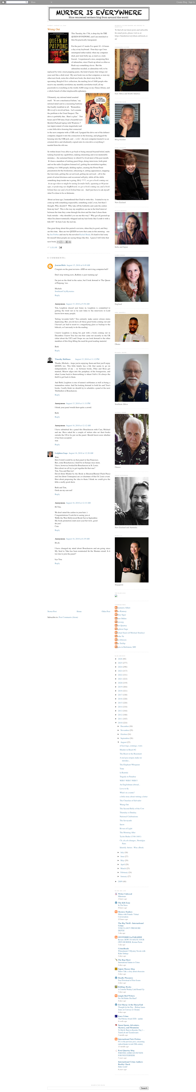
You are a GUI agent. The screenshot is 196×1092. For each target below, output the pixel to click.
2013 (120, 710)
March (123, 868)
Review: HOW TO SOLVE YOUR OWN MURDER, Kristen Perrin (131, 940)
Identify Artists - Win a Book (132, 847)
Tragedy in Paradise (128, 776)
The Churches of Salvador (130, 800)
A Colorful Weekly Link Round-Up (131, 989)
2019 (120, 686)
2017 (120, 694)
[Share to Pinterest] (69, 241)
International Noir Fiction (129, 1038)
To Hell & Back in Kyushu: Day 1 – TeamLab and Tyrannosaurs (131, 1031)
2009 (120, 881)
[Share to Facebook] (66, 241)
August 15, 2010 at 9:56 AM (78, 303)
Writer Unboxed (125, 893)
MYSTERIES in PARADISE (130, 937)
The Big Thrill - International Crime (131, 924)
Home (79, 611)
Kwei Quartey (121, 625)
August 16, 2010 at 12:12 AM (78, 425)
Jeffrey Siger (121, 614)
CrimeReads (123, 948)
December (125, 726)
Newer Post (52, 611)
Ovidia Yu (120, 636)
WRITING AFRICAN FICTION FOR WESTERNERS (130, 1054)
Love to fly (124, 788)
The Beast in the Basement (131, 753)
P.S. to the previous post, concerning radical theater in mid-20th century (131, 1042)
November (125, 730)
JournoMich (60, 265)
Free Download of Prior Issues (129, 980)
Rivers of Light (126, 828)
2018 (120, 690)
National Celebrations (129, 816)
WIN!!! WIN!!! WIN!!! (129, 780)
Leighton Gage (61, 453)
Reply (57, 295)
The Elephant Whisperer (130, 764)
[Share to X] (64, 241)
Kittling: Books (124, 986)
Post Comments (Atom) (68, 617)
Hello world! (122, 1066)
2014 (120, 706)
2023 (120, 670)
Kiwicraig (120, 622)
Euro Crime (123, 1016)
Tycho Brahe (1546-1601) (130, 836)
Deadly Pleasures (125, 977)
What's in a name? (127, 792)
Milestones (122, 896)
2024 (120, 666)
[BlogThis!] (61, 241)
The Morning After (127, 832)
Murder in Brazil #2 (128, 749)
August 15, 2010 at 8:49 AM (78, 265)
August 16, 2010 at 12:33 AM (78, 502)
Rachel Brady (84, 234)
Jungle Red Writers (126, 995)
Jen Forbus (54, 234)
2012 (120, 714)
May (123, 860)
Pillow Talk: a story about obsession (131, 971)
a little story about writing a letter (133, 796)
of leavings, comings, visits (131, 745)
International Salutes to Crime (129, 962)
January (124, 876)
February (124, 872)
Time (122, 768)
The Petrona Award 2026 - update (130, 1018)
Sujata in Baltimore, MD (126, 647)
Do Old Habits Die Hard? (127, 998)
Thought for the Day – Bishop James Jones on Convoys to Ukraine (131, 1008)
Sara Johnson (121, 639)
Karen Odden (121, 618)
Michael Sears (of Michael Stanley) (130, 632)
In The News (123, 905)
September (125, 738)
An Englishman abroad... (130, 784)
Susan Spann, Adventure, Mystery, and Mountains (128, 1026)
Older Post (106, 611)
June (123, 856)
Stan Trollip (120, 643)
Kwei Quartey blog (126, 1050)
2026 (120, 658)
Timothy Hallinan (62, 359)
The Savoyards (126, 820)
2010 (120, 722)
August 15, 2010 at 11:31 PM (78, 403)
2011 (120, 718)
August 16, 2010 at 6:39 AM (78, 538)
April (123, 864)
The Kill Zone (124, 902)
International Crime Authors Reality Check (130, 1063)
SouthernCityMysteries (64, 291)
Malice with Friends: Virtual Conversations (128, 915)
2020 (120, 682)
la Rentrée (124, 772)
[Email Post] (60, 247)
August (124, 742)
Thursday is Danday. (128, 812)
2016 (120, 698)
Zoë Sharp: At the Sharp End (130, 1004)
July (122, 852)
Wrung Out (53, 29)
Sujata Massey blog (126, 968)
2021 (120, 678)
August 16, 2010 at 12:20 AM (81, 453)
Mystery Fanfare (125, 911)
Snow (122, 824)
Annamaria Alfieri (123, 607)
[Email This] (58, 241)
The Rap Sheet (124, 959)
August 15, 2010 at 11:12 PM (87, 359)
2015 (120, 702)
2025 (120, 662)
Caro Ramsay (121, 611)
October (124, 734)
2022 (120, 674)
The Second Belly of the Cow (132, 808)
